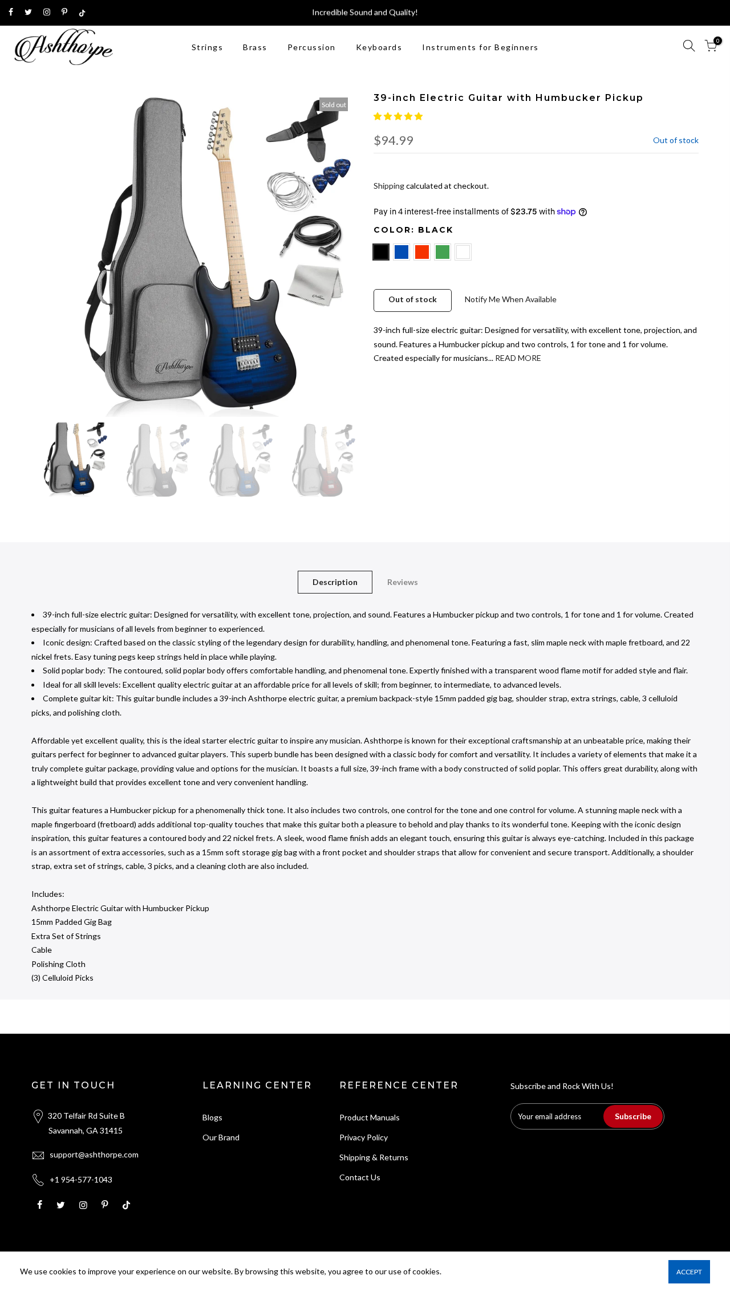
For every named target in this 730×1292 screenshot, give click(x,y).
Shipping (389, 185)
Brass (255, 47)
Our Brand (221, 1137)
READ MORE (517, 358)
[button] (399, 116)
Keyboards (379, 47)
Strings (208, 47)
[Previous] (51, 254)
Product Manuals (369, 1117)
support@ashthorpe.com (94, 1154)
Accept (689, 1271)
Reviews (402, 582)
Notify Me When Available (511, 299)
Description (335, 582)
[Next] (336, 254)
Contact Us (359, 1177)
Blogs (212, 1117)
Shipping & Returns (373, 1157)
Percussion (311, 47)
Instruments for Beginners (480, 47)
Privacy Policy (363, 1137)
